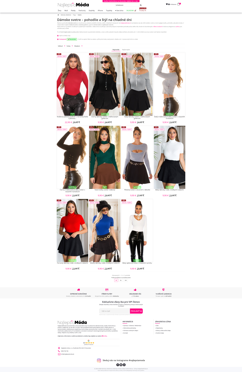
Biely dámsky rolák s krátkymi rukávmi (169, 190)
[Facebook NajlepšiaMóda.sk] (117, 365)
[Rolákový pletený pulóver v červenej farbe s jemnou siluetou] (72, 84)
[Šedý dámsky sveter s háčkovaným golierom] (137, 84)
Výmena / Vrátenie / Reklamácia (132, 325)
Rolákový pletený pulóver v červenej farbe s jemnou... (72, 118)
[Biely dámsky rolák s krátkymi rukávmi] (169, 157)
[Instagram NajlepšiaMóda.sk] (124, 365)
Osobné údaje (160, 333)
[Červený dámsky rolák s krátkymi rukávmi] (72, 230)
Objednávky (159, 328)
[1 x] (152, 111)
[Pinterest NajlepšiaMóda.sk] (120, 365)
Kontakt (125, 333)
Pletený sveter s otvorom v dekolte (137, 190)
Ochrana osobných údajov (130, 330)
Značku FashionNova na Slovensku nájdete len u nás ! (121, 1)
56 (120, 280)
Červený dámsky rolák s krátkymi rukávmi (72, 263)
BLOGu (105, 336)
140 (126, 280)
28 (116, 280)
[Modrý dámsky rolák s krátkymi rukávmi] (105, 230)
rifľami (155, 26)
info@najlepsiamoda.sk (67, 354)
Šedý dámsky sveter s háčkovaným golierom (137, 118)
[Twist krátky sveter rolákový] (105, 157)
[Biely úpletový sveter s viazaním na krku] (137, 230)
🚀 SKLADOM (72, 39)
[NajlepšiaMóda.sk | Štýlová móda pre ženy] (73, 5)
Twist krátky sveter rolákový (105, 190)
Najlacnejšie (126, 50)
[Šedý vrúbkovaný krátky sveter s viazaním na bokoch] (169, 84)
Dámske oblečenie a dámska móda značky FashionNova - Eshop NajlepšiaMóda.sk (125, 369)
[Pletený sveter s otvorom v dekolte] (137, 157)
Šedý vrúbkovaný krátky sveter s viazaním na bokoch (169, 118)
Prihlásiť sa (136, 311)
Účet (157, 325)
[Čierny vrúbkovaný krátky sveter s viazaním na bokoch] (72, 157)
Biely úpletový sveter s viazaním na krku (137, 263)
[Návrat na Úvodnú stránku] (58, 15)
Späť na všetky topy (64, 35)
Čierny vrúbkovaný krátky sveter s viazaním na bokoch (72, 191)
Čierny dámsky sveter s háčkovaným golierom (104, 118)
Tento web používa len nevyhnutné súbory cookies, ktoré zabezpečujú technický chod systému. (121, 370)
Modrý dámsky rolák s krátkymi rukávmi (105, 263)
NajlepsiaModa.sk (126, 23)
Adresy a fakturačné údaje (163, 330)
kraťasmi (159, 26)
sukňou (178, 26)
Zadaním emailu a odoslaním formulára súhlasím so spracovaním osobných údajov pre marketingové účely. (120, 314)
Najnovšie (116, 50)
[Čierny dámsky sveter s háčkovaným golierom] (105, 84)
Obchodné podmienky (129, 328)
